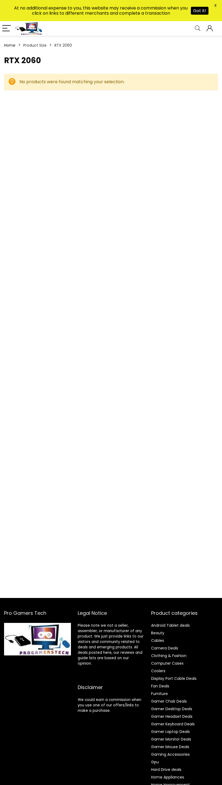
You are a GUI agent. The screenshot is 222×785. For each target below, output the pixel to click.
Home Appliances (167, 777)
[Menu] (6, 28)
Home (9, 45)
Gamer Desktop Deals (171, 709)
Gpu (155, 762)
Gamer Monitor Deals (171, 739)
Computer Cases (167, 663)
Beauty (157, 633)
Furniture (159, 693)
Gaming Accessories (170, 754)
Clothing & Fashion (169, 655)
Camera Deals (164, 648)
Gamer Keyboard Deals (173, 724)
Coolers (158, 671)
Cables (157, 640)
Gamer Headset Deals (171, 716)
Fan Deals (160, 686)
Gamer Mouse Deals (170, 746)
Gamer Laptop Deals (170, 731)
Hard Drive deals (166, 769)
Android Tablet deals (170, 625)
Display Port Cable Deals (174, 678)
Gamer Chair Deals (169, 701)
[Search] (197, 28)
